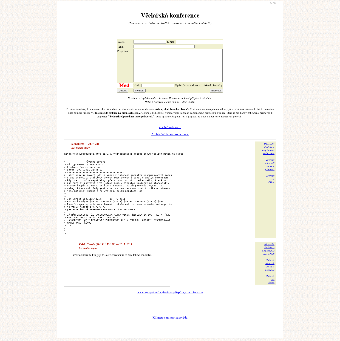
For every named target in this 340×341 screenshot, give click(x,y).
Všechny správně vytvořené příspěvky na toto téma (170, 292)
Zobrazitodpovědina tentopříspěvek (269, 164)
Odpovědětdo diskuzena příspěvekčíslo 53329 (268, 249)
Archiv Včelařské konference (170, 134)
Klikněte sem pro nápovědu (170, 317)
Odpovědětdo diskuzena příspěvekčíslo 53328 (268, 148)
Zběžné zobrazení (170, 127)
